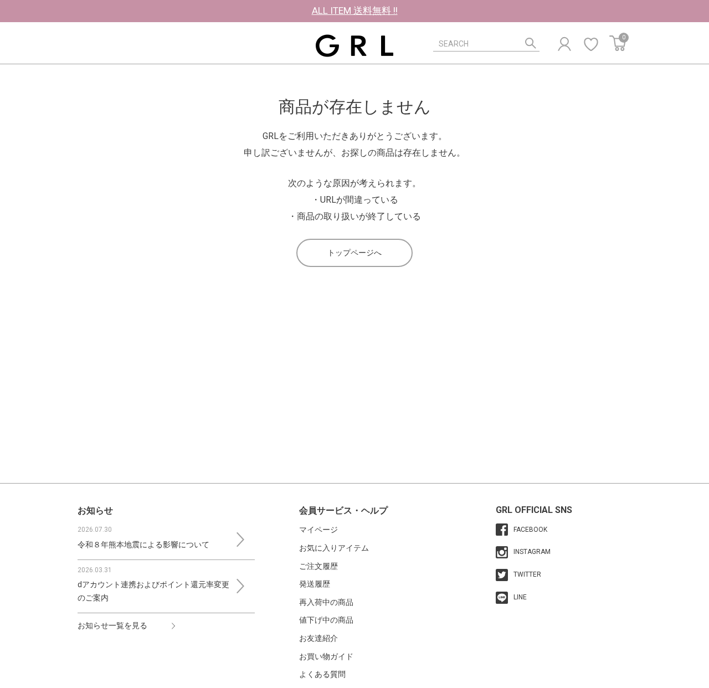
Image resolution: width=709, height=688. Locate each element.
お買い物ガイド (326, 656)
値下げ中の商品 (326, 619)
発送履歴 (314, 583)
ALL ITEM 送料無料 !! (355, 10)
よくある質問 (322, 674)
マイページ (318, 529)
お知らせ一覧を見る (112, 625)
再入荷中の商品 (326, 602)
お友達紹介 (318, 638)
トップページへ (354, 252)
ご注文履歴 (318, 566)
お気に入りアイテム (334, 547)
